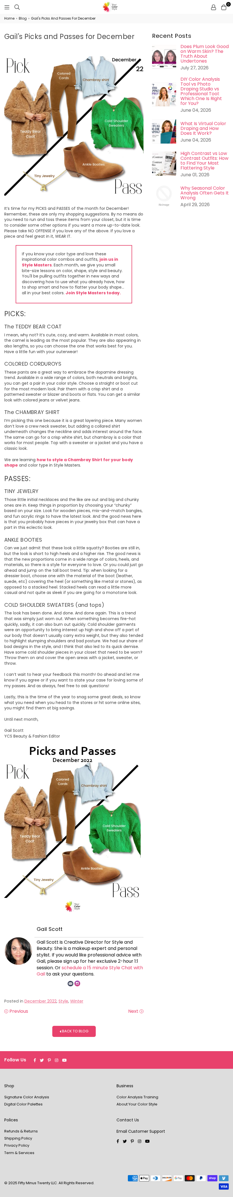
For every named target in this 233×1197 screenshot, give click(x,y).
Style (63, 1001)
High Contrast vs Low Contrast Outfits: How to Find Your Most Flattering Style (204, 160)
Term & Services (19, 1152)
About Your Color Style (136, 1104)
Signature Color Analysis (26, 1097)
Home (9, 18)
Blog (23, 18)
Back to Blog (74, 1031)
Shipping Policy (18, 1138)
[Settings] (213, 7)
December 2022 (40, 1001)
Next (134, 1011)
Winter (76, 1001)
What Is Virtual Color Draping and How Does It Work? (203, 128)
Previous (18, 1011)
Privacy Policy (16, 1145)
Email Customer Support (140, 1131)
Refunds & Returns (21, 1131)
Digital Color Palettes (23, 1104)
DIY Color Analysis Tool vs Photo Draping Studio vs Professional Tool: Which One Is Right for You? (201, 91)
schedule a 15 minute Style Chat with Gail (90, 970)
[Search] (17, 7)
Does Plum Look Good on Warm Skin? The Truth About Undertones (204, 53)
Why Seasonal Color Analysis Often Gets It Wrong (204, 193)
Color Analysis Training (137, 1097)
